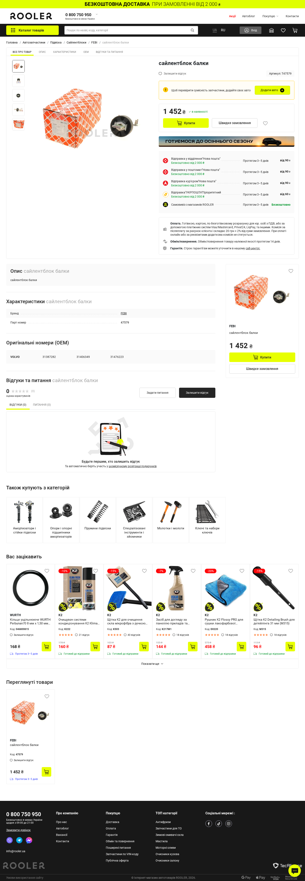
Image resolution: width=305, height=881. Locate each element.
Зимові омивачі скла (170, 834)
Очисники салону (167, 860)
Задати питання (157, 392)
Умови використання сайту (24, 877)
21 (84, 635)
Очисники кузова (167, 854)
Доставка (112, 822)
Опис (42, 52)
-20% (210, 571)
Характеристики (64, 52)
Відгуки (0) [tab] (18, 404)
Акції (232, 16)
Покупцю (268, 16)
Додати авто (269, 90)
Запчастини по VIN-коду (122, 854)
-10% (64, 571)
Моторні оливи (166, 847)
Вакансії (61, 834)
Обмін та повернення (120, 841)
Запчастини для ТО (169, 828)
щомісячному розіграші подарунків (133, 466)
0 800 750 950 (23, 814)
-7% (161, 571)
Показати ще (150, 663)
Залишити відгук (197, 392)
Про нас (61, 822)
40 (134, 635)
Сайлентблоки (76, 42)
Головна (12, 42)
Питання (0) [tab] (42, 404)
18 (182, 635)
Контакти (292, 16)
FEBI (94, 42)
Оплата (111, 828)
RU (223, 30)
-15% (113, 571)
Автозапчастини (34, 42)
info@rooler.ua (15, 851)
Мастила (162, 841)
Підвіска (56, 42)
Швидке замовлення (235, 123)
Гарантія (112, 834)
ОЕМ (86, 52)
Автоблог (248, 16)
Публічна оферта (117, 860)
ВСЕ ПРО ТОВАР (22, 52)
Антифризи (163, 822)
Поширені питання (118, 847)
